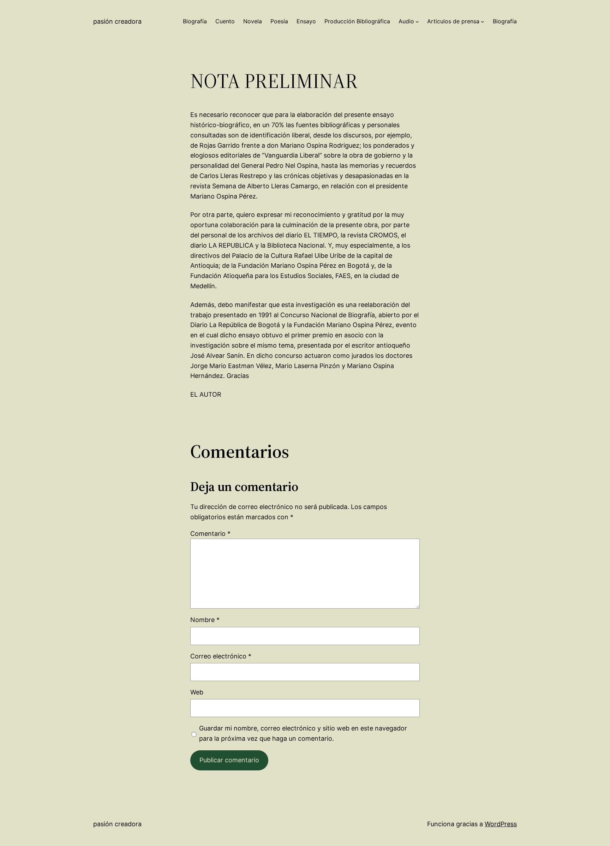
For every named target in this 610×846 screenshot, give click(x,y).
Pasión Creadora (117, 21)
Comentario (210, 533)
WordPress (501, 824)
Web (196, 692)
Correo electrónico (220, 656)
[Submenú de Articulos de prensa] (482, 21)
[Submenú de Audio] (417, 21)
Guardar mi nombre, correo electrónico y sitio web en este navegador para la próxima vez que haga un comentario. (303, 733)
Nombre (205, 619)
